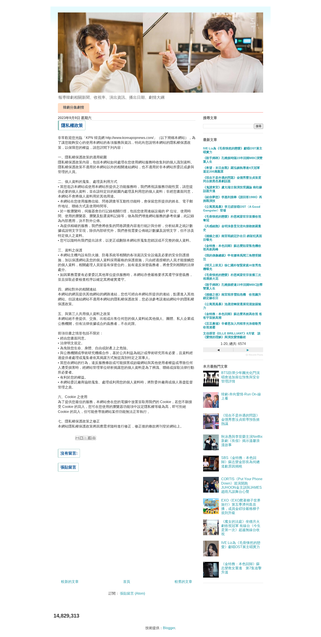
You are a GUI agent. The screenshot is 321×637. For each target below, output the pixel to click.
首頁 (126, 581)
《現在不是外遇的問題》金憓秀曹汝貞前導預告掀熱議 (240, 420)
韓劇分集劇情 (73, 107)
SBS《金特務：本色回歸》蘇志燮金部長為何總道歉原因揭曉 (240, 462)
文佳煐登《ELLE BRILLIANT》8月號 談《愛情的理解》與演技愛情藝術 (232, 335)
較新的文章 (70, 581)
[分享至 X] (85, 438)
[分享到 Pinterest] (94, 438)
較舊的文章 (183, 581)
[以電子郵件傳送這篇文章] (77, 438)
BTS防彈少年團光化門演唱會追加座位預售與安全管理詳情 (240, 377)
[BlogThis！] (81, 438)
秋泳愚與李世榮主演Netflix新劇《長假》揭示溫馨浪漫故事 (241, 441)
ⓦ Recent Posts (254, 354)
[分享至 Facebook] (90, 438)
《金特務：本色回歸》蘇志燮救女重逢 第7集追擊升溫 (241, 568)
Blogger (169, 628)
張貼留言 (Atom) (132, 593)
